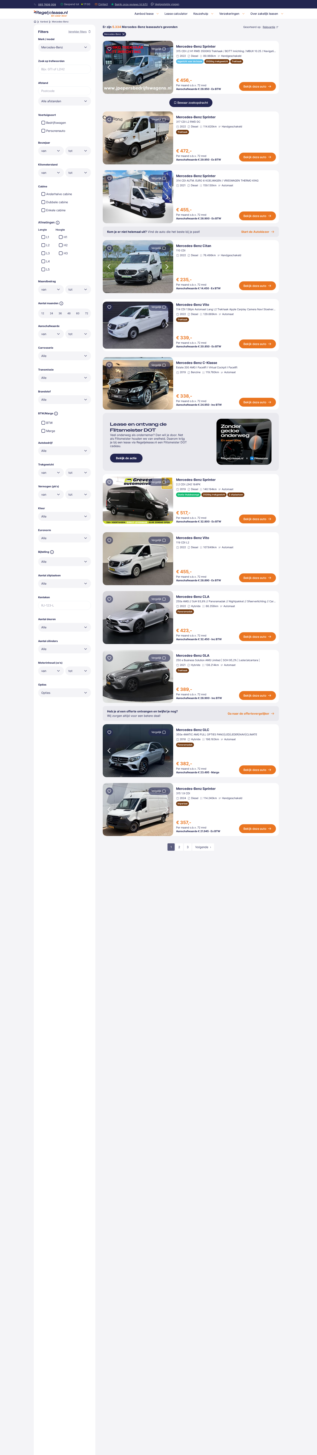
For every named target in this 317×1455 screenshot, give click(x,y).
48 (69, 313)
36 (60, 313)
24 (51, 313)
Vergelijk (156, 48)
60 (77, 313)
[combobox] (64, 47)
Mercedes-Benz (112, 34)
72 (86, 313)
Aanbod (44, 21)
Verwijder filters (77, 31)
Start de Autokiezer (255, 232)
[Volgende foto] (167, 67)
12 (42, 313)
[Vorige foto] (109, 67)
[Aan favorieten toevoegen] (109, 49)
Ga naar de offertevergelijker (248, 714)
